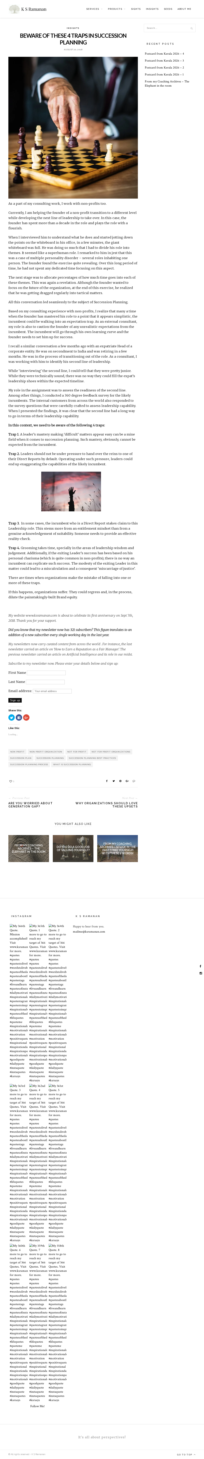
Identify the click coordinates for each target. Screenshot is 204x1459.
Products (115, 9)
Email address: (20, 691)
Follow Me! (37, 1406)
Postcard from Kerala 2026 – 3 (164, 61)
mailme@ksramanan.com (89, 932)
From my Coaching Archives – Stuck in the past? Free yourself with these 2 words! (118, 848)
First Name (17, 673)
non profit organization (46, 752)
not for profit (76, 752)
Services (92, 9)
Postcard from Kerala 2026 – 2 (164, 68)
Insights (152, 9)
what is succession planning (72, 764)
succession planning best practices (92, 758)
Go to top (185, 1454)
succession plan (20, 758)
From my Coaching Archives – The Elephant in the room (28, 848)
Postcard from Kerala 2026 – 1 (164, 74)
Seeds (168, 9)
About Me (184, 9)
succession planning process (29, 764)
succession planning (50, 758)
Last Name (16, 682)
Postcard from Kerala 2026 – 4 (164, 54)
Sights (136, 9)
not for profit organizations (111, 752)
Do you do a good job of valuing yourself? (73, 848)
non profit (17, 752)
